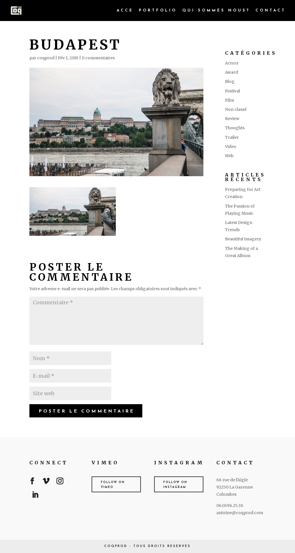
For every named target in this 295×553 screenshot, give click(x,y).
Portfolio (158, 10)
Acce (125, 10)
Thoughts (235, 127)
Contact (271, 10)
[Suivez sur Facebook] (32, 482)
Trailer (232, 137)
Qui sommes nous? (216, 10)
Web (229, 155)
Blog (230, 81)
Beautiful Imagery (243, 239)
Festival (232, 91)
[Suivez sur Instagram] (60, 482)
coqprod (45, 57)
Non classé (236, 109)
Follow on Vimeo (113, 485)
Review (232, 118)
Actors (231, 63)
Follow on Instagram (175, 485)
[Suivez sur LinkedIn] (35, 496)
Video (230, 146)
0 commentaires (98, 57)
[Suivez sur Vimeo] (46, 482)
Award (231, 72)
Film (229, 100)
